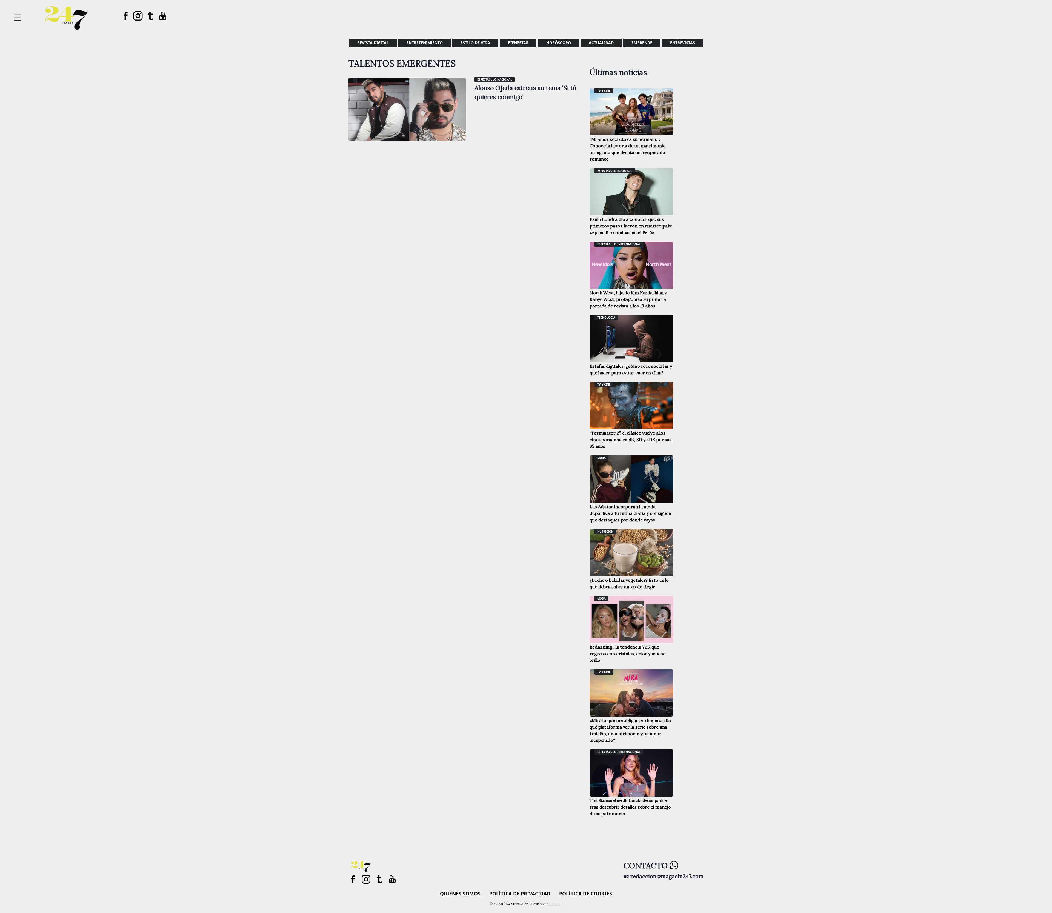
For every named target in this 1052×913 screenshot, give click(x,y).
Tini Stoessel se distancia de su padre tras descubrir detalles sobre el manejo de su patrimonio (630, 807)
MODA (601, 458)
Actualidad (601, 42)
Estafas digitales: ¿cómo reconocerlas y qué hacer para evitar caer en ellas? (631, 369)
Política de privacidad (519, 893)
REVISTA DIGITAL (373, 42)
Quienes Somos (460, 893)
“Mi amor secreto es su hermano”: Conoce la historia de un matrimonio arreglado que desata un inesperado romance (628, 149)
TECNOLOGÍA (606, 317)
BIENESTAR (518, 42)
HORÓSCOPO (558, 42)
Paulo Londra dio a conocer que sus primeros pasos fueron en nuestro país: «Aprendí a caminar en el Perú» (631, 225)
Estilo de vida (475, 42)
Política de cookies (585, 893)
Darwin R (554, 903)
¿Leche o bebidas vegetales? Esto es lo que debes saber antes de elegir (629, 583)
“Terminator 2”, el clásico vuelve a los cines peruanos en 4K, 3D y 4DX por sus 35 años (630, 439)
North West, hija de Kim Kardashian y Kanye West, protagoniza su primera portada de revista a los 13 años (628, 299)
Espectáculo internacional (619, 244)
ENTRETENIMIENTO (425, 42)
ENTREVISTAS (682, 42)
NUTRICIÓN (605, 531)
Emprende (641, 42)
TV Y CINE (604, 91)
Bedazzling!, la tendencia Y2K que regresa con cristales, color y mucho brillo (627, 653)
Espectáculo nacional (494, 79)
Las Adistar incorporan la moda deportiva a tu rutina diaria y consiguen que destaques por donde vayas (630, 513)
